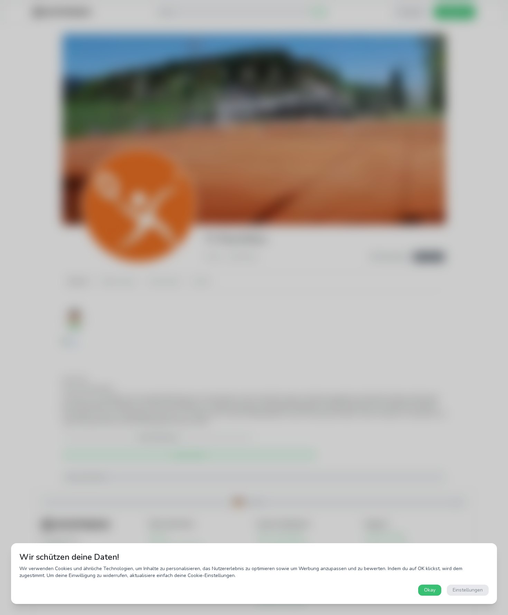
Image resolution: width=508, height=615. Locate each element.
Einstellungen (468, 590)
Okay (429, 590)
